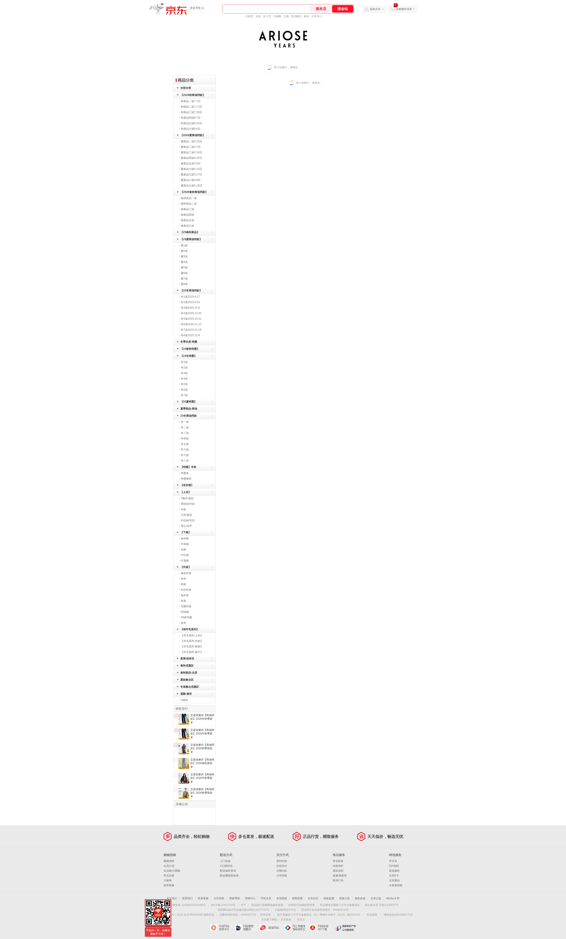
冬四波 (185, 438)
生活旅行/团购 (172, 870)
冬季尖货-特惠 (188, 341)
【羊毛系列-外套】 (192, 641)
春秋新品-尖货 (188, 672)
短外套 (185, 595)
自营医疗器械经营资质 (301, 905)
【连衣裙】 (187, 485)
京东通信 (394, 880)
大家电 (168, 880)
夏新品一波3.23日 (191, 141)
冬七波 (185, 455)
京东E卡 (394, 875)
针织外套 (186, 589)
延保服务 (394, 870)
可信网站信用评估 (221, 927)
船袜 (306, 16)
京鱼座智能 (395, 885)
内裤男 (249, 16)
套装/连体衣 (187, 658)
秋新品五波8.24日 (191, 123)
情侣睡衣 (296, 16)
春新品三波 (187, 209)
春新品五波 (187, 220)
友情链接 (281, 898)
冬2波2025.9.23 (190, 302)
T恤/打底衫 (187, 498)
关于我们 (171, 898)
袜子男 (267, 16)
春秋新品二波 (189, 203)
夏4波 (184, 262)
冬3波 (184, 373)
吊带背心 (316, 16)
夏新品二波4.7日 (191, 146)
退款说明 (338, 870)
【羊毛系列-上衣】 (192, 635)
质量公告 (344, 898)
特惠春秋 (186, 478)
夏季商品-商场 (188, 408)
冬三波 (185, 432)
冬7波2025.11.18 (191, 329)
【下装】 (185, 532)
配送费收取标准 (229, 875)
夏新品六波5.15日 (191, 169)
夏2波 (184, 250)
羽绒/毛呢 (186, 617)
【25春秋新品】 (189, 232)
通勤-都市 (186, 693)
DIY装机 (394, 865)
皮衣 (183, 622)
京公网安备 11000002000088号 (186, 905)
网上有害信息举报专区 (295, 927)
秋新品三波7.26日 (191, 112)
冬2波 (184, 367)
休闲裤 (185, 538)
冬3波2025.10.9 (190, 307)
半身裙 (185, 544)
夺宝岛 (393, 861)
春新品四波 (187, 214)
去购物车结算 (404, 9)
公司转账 (281, 875)
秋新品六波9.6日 (191, 128)
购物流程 (169, 861)
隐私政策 (360, 898)
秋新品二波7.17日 (191, 106)
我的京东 (375, 9)
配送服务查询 (228, 870)
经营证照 (265, 914)
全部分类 (185, 87)
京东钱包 (286, 919)
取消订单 (338, 880)
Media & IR (393, 898)
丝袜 (258, 16)
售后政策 (338, 861)
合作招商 (219, 898)
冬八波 (185, 460)
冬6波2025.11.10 (191, 324)
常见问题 (169, 875)
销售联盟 (297, 898)
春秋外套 (186, 573)
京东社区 (313, 898)
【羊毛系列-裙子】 (192, 652)
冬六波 (185, 449)
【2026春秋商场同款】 (194, 191)
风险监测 (328, 898)
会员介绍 (169, 865)
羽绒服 (185, 611)
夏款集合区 (187, 679)
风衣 (183, 578)
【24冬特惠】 (188, 355)
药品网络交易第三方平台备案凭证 (340, 905)
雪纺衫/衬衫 (188, 503)
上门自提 (225, 861)
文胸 (286, 16)
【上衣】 (185, 492)
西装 (183, 584)
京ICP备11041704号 (223, 905)
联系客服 (169, 885)
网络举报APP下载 (320, 927)
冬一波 (185, 421)
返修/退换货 (340, 875)
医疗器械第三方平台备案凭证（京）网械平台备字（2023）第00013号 (318, 914)
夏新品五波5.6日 (191, 163)
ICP (243, 905)
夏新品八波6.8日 (191, 180)
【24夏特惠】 (188, 401)
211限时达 (226, 865)
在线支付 (281, 865)
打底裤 (185, 560)
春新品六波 (187, 225)
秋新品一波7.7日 (191, 101)
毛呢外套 (186, 606)
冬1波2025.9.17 (190, 296)
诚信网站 (270, 927)
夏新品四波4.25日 (191, 157)
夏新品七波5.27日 (191, 174)
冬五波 (185, 444)
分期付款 (281, 870)
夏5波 (184, 267)
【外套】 (185, 567)
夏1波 (184, 245)
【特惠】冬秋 (188, 467)
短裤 (183, 549)
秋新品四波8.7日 (191, 117)
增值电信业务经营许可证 (398, 914)
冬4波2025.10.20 (191, 313)
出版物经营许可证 (285, 909)
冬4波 (184, 378)
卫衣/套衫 (186, 514)
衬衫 (183, 509)
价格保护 (338, 865)
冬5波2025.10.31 (191, 318)
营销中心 (250, 898)
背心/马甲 (186, 525)
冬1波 (184, 362)
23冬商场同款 (188, 415)
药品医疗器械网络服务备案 (267, 905)
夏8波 (184, 284)
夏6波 (184, 273)
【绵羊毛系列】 (189, 629)
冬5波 (184, 384)
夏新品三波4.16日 (191, 152)
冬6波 (184, 389)
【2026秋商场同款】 (192, 95)
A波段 (184, 700)
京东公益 (376, 898)
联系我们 (187, 898)
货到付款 (281, 861)
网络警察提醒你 (246, 927)
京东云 (301, 919)
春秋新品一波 (189, 198)
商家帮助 (234, 898)
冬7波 (184, 395)
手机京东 (266, 898)
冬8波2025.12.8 (190, 335)
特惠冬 (185, 473)
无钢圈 (277, 16)
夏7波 (184, 278)
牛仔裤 (185, 555)
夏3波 (184, 256)
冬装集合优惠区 (189, 686)
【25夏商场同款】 (191, 239)
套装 (183, 600)
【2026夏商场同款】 (192, 135)
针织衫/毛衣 (188, 520)
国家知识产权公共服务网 (345, 927)
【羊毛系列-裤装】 (192, 646)
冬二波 (185, 427)
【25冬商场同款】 (191, 290)
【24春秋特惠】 (189, 348)
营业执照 (372, 914)
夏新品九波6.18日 (191, 185)
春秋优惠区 (187, 665)
